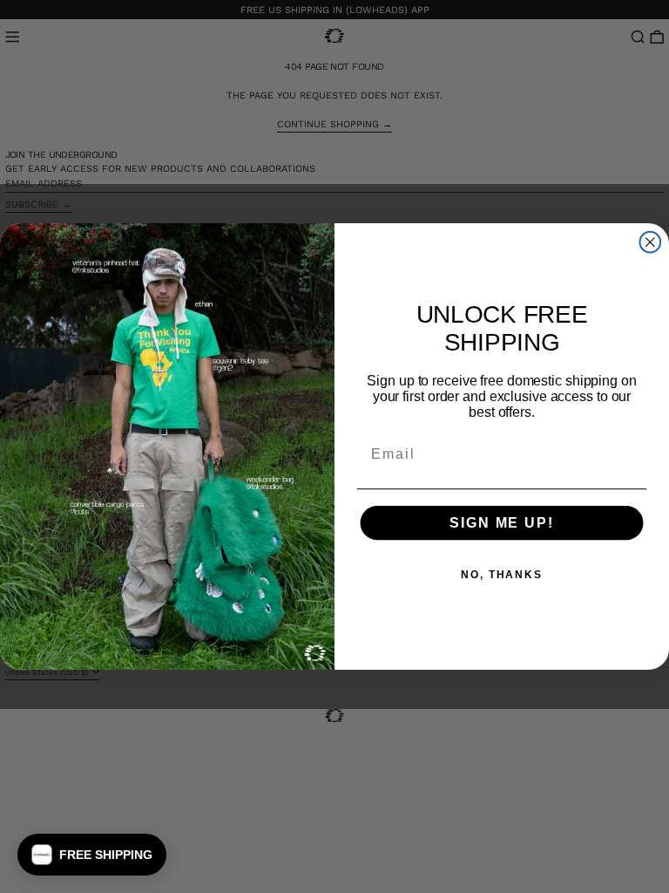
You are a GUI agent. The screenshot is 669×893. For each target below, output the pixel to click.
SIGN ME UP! (501, 522)
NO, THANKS (502, 575)
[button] (91, 855)
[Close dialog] (650, 242)
